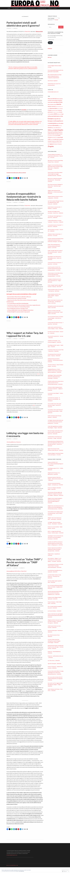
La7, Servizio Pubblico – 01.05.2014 (54, 610)
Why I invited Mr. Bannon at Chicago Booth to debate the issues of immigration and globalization (54, 76)
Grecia (49, 127)
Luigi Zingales (58, 130)
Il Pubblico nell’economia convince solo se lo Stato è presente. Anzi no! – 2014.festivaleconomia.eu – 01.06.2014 (55, 383)
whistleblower (55, 144)
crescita (60, 112)
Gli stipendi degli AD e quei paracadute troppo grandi (18, 311)
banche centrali (51, 106)
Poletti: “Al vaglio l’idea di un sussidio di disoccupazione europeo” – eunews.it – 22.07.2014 (55, 252)
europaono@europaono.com (53, 91)
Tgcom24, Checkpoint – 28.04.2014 (54, 663)
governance (60, 125)
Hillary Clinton (53, 127)
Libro (52, 130)
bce (56, 108)
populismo (60, 133)
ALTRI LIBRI (32, 8)
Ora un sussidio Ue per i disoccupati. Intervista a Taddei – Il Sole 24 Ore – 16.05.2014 (54, 405)
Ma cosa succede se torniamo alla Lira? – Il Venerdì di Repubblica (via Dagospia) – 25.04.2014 (55, 679)
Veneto (58, 142)
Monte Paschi (58, 132)
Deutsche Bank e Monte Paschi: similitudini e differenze (19, 296)
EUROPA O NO (23, 8)
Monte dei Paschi (51, 132)
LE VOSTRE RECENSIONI (41, 8)
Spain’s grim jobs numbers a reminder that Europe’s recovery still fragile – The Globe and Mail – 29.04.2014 (55, 647)
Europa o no (51, 121)
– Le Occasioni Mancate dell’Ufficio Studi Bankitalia (17, 303)
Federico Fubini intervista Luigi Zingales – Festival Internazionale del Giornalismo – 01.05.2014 (55, 615)
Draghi (62, 114)
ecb (49, 116)
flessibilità (61, 123)
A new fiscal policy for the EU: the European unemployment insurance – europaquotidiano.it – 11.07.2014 (54, 269)
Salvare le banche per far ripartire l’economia (16, 298)
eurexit (52, 116)
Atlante (49, 102)
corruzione (23, 109)
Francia (51, 125)
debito (55, 114)
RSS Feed (49, 57)
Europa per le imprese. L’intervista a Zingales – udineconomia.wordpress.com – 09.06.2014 (55, 479)
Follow (50, 42)
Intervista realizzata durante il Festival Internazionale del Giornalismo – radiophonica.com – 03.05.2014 (55, 593)
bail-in (52, 102)
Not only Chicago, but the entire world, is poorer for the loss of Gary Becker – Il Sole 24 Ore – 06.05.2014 (55, 432)
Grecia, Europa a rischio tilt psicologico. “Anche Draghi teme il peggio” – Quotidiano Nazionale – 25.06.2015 (55, 174)
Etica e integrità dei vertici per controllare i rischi (17, 308)
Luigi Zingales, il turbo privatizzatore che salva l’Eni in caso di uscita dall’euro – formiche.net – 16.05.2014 (55, 537)
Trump (60, 141)
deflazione (59, 114)
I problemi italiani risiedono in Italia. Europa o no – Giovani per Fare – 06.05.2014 (54, 576)
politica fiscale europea (53, 133)
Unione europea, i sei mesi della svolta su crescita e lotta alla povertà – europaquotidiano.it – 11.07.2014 (55, 275)
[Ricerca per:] (55, 27)
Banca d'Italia (59, 102)
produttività (54, 135)
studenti (52, 139)
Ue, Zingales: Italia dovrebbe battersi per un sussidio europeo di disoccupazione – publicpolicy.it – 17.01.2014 (55, 422)
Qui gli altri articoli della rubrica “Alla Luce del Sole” (16, 172)
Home (9, 8)
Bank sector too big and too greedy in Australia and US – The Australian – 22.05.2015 (55, 180)
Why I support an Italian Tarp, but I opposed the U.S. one (25, 334)
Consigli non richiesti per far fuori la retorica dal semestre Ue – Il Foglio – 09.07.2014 (54, 281)
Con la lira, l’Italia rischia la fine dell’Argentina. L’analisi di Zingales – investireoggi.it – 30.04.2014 (54, 641)
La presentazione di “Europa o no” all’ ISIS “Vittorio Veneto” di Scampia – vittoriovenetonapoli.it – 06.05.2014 (55, 566)
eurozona (53, 123)
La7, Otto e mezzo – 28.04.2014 (54, 660)
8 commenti (21, 202)
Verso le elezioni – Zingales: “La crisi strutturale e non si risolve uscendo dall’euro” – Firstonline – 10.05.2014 (54, 560)
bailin (54, 102)
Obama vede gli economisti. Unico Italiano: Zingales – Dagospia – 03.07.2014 (54, 296)
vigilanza (51, 144)
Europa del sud (56, 118)
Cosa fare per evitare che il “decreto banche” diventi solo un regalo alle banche (23, 305)
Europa (50, 118)
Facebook (50, 48)
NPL (62, 132)
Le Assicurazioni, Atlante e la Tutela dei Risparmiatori (18, 306)
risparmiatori (54, 137)
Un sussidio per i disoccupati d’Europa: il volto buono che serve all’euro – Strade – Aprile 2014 (55, 411)
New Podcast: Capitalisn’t (52, 80)
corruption (54, 112)
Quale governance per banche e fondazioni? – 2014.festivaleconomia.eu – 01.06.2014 (55, 360)
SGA (56, 137)
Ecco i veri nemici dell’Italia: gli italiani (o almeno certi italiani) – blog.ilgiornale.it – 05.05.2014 (55, 587)
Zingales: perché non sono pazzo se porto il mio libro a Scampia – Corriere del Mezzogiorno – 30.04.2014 (55, 621)
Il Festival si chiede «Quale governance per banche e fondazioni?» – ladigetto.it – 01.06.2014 (55, 389)
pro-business (50, 135)
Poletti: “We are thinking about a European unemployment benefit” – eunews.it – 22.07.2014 (54, 246)
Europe (57, 121)
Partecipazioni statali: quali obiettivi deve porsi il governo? (23, 24)
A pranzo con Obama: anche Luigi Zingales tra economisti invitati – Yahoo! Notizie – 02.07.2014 (55, 312)
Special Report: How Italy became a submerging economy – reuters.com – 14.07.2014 (55, 258)
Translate (56, 19)
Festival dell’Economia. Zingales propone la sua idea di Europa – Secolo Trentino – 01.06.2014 (55, 513)
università (54, 142)
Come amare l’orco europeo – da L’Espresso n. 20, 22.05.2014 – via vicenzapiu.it (54, 399)
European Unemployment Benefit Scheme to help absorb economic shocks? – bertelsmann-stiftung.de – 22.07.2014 (55, 240)
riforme (50, 137)
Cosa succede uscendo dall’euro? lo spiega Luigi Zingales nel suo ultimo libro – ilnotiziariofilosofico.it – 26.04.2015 (55, 673)
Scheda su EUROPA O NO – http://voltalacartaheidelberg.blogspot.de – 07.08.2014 (55, 464)
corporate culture (54, 110)
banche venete (58, 106)
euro (55, 116)
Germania (55, 125)
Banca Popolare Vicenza (52, 104)
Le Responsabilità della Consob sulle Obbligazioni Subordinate (20, 310)
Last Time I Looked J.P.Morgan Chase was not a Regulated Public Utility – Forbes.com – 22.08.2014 (55, 202)
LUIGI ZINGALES (16, 8)
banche (59, 104)
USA (56, 142)
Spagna (58, 137)
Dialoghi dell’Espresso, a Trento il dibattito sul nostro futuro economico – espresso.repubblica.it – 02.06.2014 (55, 371)
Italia (49, 130)
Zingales (51, 146)
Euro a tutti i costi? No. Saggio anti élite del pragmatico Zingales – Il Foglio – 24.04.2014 (55, 685)
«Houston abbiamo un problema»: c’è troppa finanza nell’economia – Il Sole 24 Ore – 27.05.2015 (55, 156)
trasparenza (54, 141)
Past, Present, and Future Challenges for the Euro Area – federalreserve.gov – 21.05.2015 (55, 186)
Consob (49, 110)
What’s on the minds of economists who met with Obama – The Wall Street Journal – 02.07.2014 (55, 302)
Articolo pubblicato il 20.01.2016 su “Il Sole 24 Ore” (17, 571)
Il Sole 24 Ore (27, 31)
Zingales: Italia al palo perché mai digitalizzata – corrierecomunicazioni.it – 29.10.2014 (55, 192)
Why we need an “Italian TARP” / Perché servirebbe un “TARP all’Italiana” (24, 562)
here (38, 373)
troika (57, 141)
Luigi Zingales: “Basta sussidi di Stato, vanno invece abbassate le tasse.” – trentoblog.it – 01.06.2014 (55, 377)
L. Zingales (15, 28)
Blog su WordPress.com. (12, 865)
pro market (58, 135)
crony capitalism (51, 114)
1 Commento (22, 338)
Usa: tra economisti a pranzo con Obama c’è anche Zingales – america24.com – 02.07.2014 (55, 318)
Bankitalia (52, 108)
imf (56, 127)
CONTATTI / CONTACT (52, 8)
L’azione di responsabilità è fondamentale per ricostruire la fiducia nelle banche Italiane (24, 196)
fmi (48, 125)
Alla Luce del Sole (52, 98)
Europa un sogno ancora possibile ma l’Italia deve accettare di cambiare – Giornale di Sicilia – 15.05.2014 (55, 549)
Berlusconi (58, 108)
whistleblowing (59, 144)
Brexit (62, 108)
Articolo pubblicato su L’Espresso (14, 442)
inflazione (59, 127)
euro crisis (60, 116)
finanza (57, 123)
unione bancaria (50, 142)
